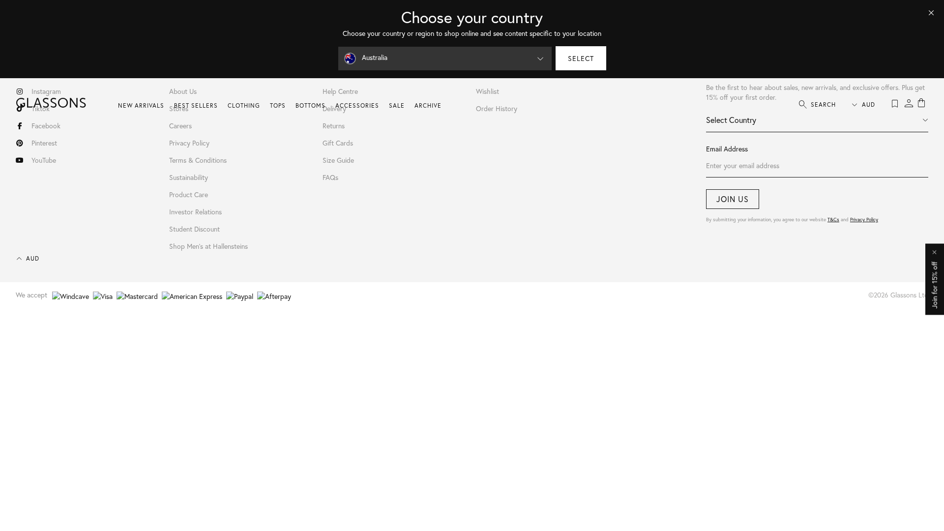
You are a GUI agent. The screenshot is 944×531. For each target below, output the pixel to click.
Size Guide (338, 160)
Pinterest (44, 143)
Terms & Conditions (198, 160)
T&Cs (833, 219)
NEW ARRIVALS (141, 105)
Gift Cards (338, 143)
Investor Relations (195, 211)
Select (581, 58)
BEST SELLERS (196, 105)
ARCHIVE (428, 105)
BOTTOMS (310, 105)
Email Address (727, 148)
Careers (180, 125)
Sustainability (188, 177)
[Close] (931, 13)
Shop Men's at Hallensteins (208, 246)
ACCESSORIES (357, 105)
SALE (397, 105)
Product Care (188, 194)
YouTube (43, 160)
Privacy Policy (864, 219)
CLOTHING (244, 105)
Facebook (45, 125)
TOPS (278, 105)
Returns (334, 125)
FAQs (330, 177)
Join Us (732, 199)
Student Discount (194, 229)
